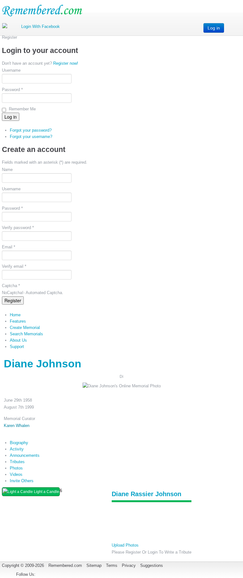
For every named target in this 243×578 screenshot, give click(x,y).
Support (17, 346)
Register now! (65, 63)
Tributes (17, 461)
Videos (16, 474)
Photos (16, 468)
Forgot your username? (31, 136)
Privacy (129, 565)
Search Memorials (26, 334)
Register (12, 300)
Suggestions (151, 565)
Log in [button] (214, 27)
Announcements (25, 455)
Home (15, 314)
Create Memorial (25, 327)
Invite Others (22, 480)
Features (18, 321)
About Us (18, 340)
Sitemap (94, 565)
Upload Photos (125, 545)
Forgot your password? (31, 130)
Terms (111, 565)
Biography (19, 442)
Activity (17, 449)
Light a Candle (46, 491)
